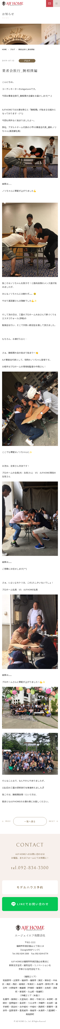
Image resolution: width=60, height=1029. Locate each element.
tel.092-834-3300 (30, 867)
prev (8, 821)
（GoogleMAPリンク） (30, 949)
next (52, 821)
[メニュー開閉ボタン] (56, 3)
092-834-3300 (22, 953)
